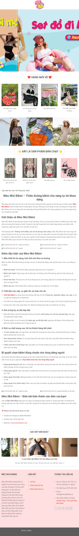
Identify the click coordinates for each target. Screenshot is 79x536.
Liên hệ (32, 482)
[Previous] (4, 40)
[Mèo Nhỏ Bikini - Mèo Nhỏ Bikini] (39, 4)
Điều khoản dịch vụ (37, 489)
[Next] (75, 40)
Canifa (29, 530)
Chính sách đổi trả (36, 485)
